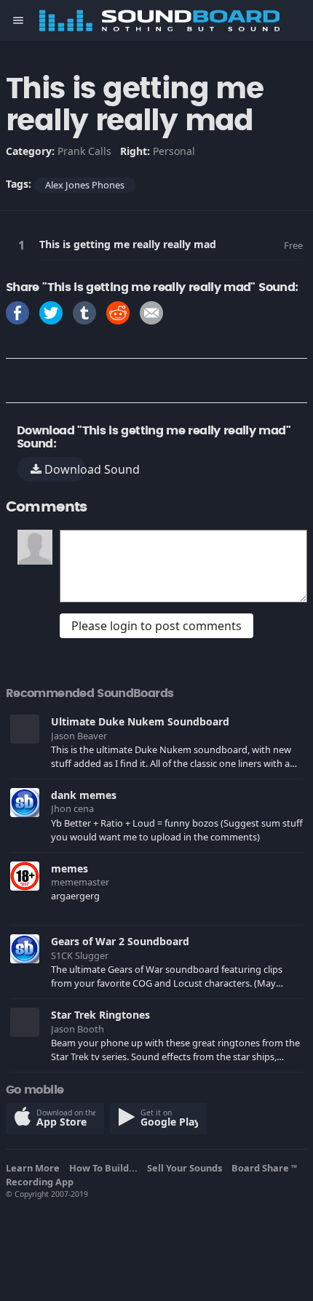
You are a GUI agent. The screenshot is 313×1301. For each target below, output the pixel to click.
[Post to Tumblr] (84, 312)
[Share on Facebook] (17, 312)
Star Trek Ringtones (100, 1015)
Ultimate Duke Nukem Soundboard (140, 721)
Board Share (264, 1167)
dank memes (83, 795)
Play (24, 245)
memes (69, 868)
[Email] (151, 312)
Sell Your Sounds (186, 1167)
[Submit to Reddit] (118, 312)
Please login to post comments (156, 626)
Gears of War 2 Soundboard (120, 941)
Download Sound (64, 469)
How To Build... (105, 1167)
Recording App (42, 1181)
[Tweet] (51, 312)
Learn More (35, 1167)
